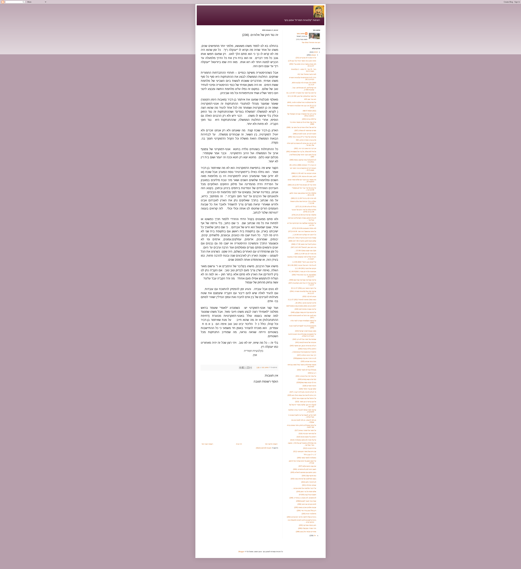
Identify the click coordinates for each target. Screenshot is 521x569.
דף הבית (239, 444)
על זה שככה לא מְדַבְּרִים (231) (306, 58)
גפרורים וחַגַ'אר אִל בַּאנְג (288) (306, 532)
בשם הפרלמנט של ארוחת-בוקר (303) (303, 479)
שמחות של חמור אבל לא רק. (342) (304, 339)
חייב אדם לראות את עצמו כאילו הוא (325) (301, 395)
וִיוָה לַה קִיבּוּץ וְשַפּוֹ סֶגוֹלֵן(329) (306, 382)
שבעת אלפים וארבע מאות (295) (305, 507)
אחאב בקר (301, 34)
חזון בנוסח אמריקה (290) (307, 525)
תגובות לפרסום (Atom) (263, 448)
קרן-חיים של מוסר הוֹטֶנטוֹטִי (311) (304, 451)
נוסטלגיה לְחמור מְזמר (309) (306, 458)
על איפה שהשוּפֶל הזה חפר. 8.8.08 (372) (302, 231)
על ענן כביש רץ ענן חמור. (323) (305, 402)
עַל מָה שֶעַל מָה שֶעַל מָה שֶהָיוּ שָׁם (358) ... (302, 280)
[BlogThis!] (248, 367)
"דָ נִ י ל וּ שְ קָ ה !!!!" (310, 455)
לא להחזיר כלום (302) (308, 482)
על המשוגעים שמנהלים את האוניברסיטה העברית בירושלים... (302, 335)
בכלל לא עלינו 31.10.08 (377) (306, 207)
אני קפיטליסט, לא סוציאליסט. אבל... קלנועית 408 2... (303, 89)
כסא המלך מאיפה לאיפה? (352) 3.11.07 (302, 300)
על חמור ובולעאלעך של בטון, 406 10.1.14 (302, 96)
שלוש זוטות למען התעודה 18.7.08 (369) (302, 241)
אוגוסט (313, 55)
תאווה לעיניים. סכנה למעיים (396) (304, 134)
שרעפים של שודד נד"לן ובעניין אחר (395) (302, 137)
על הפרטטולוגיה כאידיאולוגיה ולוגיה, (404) (301, 102)
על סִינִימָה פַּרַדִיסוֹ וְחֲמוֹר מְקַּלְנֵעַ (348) (303, 312)
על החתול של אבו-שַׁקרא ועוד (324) (304, 398)
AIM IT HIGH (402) (309, 111)
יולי (314, 536)
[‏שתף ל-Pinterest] (240, 367)
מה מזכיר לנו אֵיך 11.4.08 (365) (305, 254)
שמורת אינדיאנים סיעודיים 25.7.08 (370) (302, 238)
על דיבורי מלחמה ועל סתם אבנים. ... (304, 488)
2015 (316, 52)
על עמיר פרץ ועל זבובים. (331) (306, 376)
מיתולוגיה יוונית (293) (309, 514)
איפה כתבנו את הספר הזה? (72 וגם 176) (302, 61)
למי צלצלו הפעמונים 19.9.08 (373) (304, 228)
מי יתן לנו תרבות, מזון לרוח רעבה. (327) (303, 392)
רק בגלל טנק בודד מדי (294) (306, 511)
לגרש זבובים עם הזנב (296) (306, 504)
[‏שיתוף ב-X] (245, 367)
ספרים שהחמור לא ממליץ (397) (305, 130)
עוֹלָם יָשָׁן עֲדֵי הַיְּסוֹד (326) (307, 389)
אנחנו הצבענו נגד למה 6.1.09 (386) (303, 173)
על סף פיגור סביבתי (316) (307, 434)
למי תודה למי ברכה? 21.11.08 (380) (303, 198)
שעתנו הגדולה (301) (309, 485)
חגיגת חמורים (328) (309, 386)
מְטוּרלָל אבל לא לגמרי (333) (306, 370)
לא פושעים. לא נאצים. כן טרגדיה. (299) (302, 498)
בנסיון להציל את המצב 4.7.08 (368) (303, 244)
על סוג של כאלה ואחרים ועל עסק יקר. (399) (301, 127)
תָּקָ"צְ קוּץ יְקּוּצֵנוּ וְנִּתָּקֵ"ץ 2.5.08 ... (305, 251)
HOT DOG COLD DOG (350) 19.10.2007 (301, 306)
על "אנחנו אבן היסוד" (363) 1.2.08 (304, 262)
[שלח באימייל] (250, 367)
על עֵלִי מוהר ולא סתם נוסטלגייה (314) (303, 440)
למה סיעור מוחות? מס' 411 (307, 74)
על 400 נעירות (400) (309, 119)
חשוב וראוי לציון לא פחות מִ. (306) (304, 469)
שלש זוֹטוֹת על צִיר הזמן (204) (306, 492)
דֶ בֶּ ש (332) (312, 373)
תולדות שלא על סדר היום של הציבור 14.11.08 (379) (304, 211)
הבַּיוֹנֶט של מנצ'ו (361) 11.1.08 (305, 268)
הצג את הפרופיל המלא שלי (311, 42)
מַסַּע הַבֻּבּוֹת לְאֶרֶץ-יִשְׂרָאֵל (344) (305, 331)
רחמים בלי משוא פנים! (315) (306, 437)
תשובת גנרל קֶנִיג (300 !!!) (307, 495)
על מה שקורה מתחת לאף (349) (305, 309)
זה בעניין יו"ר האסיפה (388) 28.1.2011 (302, 165)
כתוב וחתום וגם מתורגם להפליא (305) (303, 472)
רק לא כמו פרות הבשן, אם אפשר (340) (303, 346)
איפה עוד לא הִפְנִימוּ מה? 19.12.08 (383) (302, 185)
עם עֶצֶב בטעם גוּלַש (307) (307, 466)
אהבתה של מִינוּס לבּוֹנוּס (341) (305, 342)
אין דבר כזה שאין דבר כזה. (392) (305, 148)
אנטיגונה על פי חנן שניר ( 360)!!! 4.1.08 (302, 271)
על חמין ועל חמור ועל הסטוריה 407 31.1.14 (301, 93)
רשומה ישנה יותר (207, 444)
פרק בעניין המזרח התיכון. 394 (306, 140)
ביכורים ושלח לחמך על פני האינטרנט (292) (301, 517)
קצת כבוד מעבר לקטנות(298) (306, 501)
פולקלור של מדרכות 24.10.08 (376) (304, 215)
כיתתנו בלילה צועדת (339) (307, 349)
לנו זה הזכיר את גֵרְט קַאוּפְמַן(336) (304, 358)
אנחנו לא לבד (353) (309, 296)
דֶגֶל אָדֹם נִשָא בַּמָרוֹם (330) (307, 379)
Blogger (241, 552)
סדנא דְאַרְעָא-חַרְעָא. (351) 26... (305, 303)
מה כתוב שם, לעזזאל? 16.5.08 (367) (303, 247)
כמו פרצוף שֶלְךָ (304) (309, 476)
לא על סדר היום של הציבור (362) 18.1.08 (302, 265)
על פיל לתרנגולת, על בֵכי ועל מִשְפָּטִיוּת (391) (301, 152)
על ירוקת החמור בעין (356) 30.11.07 (303, 288)
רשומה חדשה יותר (271, 444)
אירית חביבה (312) (309, 448)
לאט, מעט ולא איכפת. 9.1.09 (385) (304, 176)
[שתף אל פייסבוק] (243, 367)
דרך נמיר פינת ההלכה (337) (306, 355)
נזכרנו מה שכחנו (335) (308, 361)
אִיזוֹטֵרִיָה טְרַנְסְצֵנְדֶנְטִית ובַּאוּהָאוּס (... (303, 352)
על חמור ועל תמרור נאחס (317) (305, 430)
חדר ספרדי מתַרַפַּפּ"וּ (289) (307, 528)
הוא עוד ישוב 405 (310, 99)
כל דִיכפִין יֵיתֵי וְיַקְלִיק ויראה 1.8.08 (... (304, 235)
